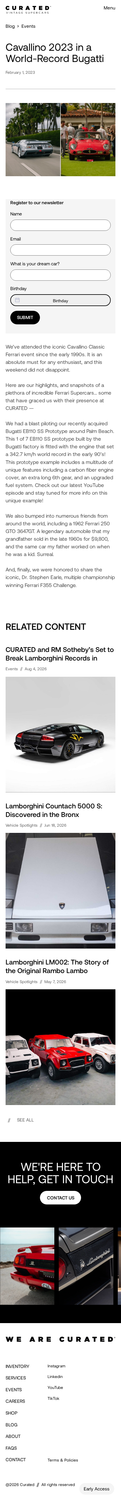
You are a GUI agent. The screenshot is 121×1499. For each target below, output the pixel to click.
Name (16, 213)
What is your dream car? (35, 263)
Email (15, 238)
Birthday (18, 288)
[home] (28, 8)
